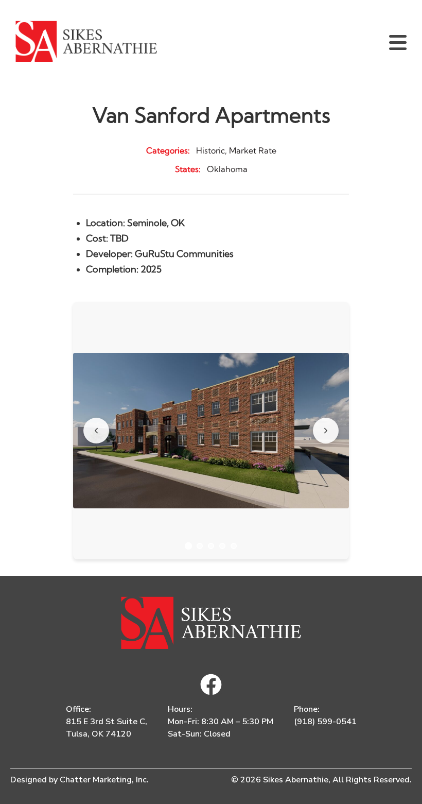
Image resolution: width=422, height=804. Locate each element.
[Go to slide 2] (200, 546)
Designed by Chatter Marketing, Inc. (79, 779)
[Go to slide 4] (222, 546)
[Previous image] (96, 430)
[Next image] (326, 430)
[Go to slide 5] (234, 546)
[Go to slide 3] (211, 546)
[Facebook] (211, 684)
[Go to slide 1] (188, 546)
